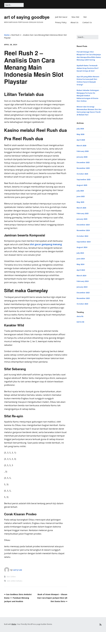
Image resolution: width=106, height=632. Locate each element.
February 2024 (82, 281)
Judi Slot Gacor (61, 17)
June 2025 (81, 196)
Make (14, 624)
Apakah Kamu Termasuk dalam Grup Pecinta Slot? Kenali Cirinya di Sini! (88, 68)
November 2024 (83, 230)
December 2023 (83, 292)
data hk (80, 316)
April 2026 (81, 140)
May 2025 (80, 202)
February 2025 (82, 213)
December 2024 (83, 224)
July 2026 (80, 128)
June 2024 (81, 258)
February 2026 (82, 151)
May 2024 (80, 264)
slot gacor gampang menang (46, 244)
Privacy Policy (60, 22)
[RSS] (100, 624)
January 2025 (82, 219)
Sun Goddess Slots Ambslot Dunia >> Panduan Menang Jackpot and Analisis (18, 598)
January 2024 (82, 287)
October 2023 (82, 304)
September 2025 (83, 179)
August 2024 (82, 247)
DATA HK (80, 322)
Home (7, 35)
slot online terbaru (14, 581)
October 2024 (82, 236)
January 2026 (82, 157)
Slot (85, 17)
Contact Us (87, 22)
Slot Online (11, 576)
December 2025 (83, 162)
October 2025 (82, 174)
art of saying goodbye (27, 17)
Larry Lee (17, 569)
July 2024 (80, 253)
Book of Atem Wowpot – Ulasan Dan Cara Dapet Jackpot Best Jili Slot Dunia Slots (52, 598)
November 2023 (83, 298)
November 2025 (83, 168)
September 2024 (83, 242)
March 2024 (81, 275)
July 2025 (80, 191)
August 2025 (82, 185)
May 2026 (80, 134)
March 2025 (81, 208)
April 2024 (81, 270)
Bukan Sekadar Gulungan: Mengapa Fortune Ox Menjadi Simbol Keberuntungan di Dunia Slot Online (88, 95)
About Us (74, 22)
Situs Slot (75, 17)
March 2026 (81, 145)
